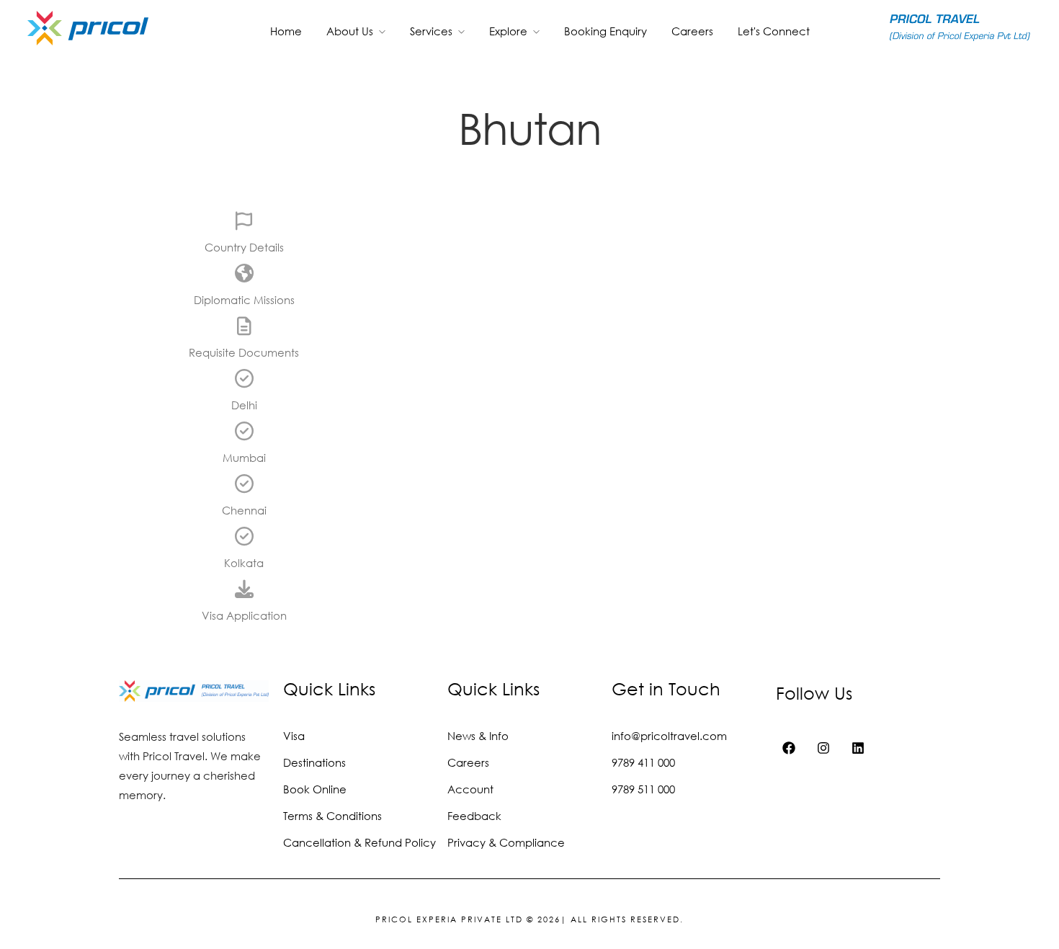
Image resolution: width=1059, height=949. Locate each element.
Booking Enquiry (605, 30)
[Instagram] (823, 748)
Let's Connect (774, 30)
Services (431, 30)
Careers (692, 30)
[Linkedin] (858, 748)
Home (286, 30)
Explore (508, 30)
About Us (349, 30)
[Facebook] (789, 748)
